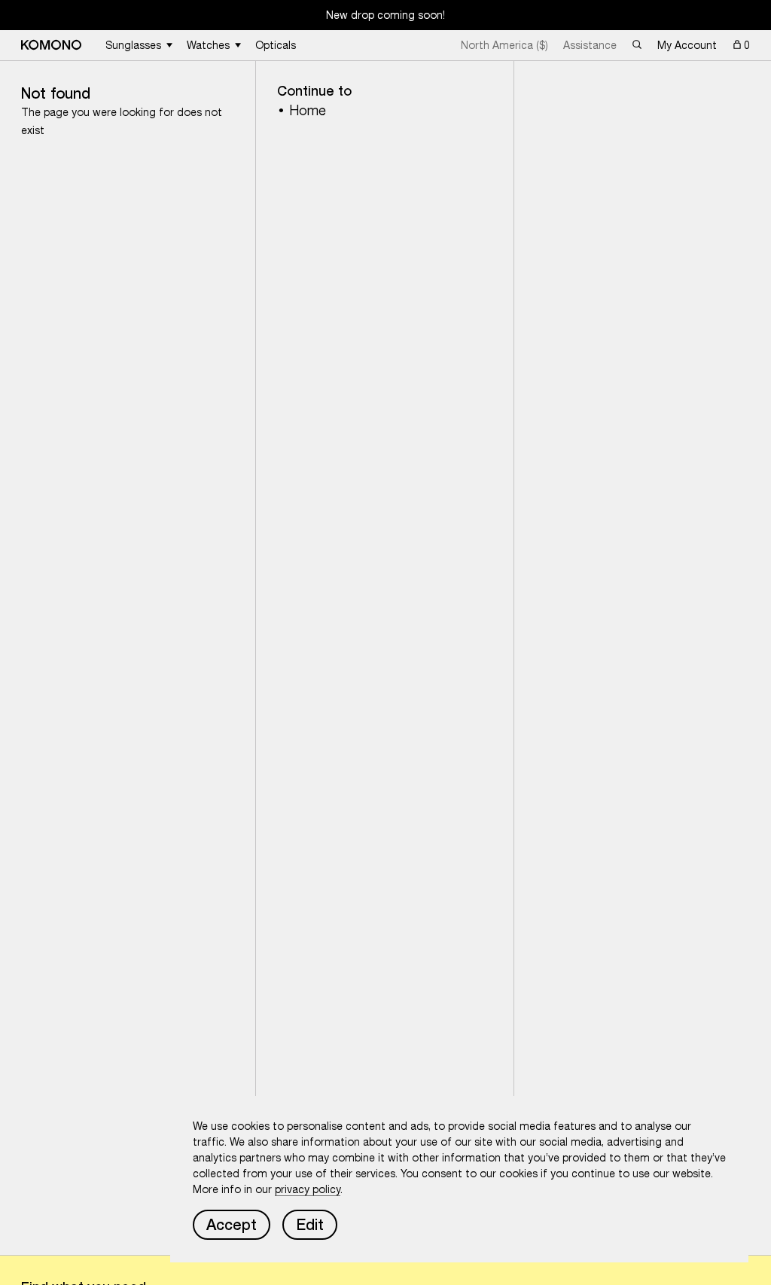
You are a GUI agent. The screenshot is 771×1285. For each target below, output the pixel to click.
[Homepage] (51, 45)
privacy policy (307, 1189)
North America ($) (504, 45)
